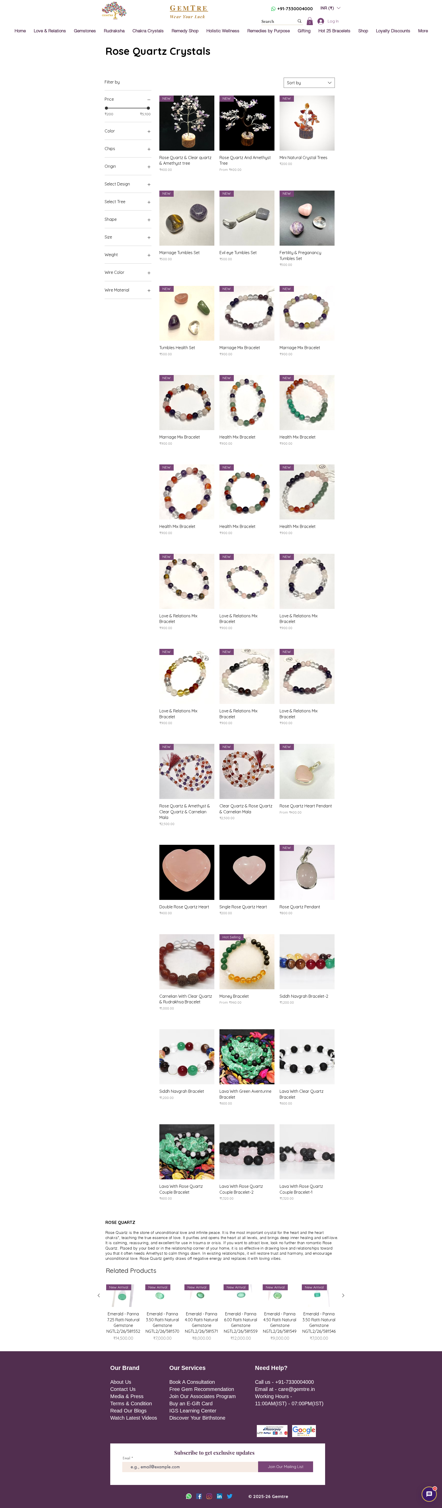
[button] (301, 707)
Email (261, 725)
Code (230, 746)
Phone (256, 746)
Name (229, 725)
